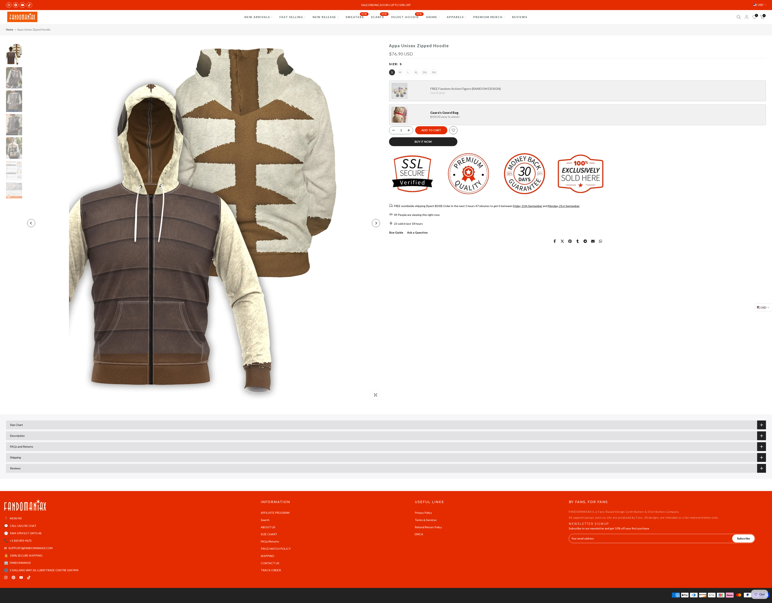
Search (265, 520)
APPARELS (455, 17)
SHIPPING (267, 556)
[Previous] (31, 223)
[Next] (376, 223)
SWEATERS (356, 17)
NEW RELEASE (324, 17)
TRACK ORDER (271, 570)
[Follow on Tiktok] (29, 5)
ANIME (431, 17)
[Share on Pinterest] (570, 241)
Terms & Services (426, 520)
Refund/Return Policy (428, 527)
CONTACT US (270, 563)
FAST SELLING (291, 17)
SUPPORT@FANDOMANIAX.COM (30, 548)
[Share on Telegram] (585, 241)
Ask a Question (417, 232)
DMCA (419, 534)
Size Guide (396, 232)
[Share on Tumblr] (577, 241)
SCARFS (379, 17)
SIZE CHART (269, 534)
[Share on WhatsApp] (600, 241)
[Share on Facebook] (554, 241)
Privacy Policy (423, 512)
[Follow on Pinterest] (15, 5)
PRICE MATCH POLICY (276, 548)
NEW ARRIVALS (257, 17)
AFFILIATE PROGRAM (275, 512)
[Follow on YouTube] (22, 5)
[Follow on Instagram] (9, 5)
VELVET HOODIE (406, 17)
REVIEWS (519, 17)
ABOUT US (268, 527)
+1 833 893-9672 (21, 540)
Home (9, 29)
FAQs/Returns (270, 541)
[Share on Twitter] (562, 241)
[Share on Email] (593, 241)
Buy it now (423, 141)
